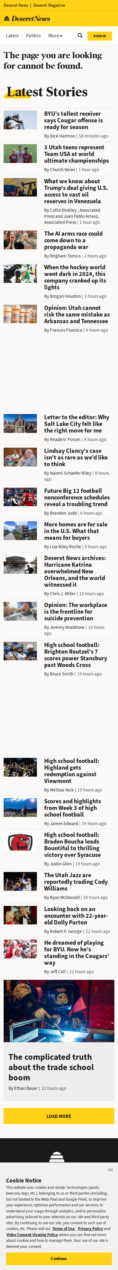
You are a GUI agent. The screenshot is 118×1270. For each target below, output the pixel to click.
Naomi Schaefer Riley (70, 473)
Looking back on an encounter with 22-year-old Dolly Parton (76, 916)
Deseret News (16, 5)
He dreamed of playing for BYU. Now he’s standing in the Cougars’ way (76, 953)
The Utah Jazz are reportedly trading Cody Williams (76, 882)
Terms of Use (63, 1228)
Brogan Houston (65, 296)
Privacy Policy (90, 1228)
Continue (59, 1258)
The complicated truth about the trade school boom (51, 1067)
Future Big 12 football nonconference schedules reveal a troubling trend (77, 497)
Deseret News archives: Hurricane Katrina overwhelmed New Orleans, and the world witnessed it (75, 571)
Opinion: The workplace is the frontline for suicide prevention (75, 611)
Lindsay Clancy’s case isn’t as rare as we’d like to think (76, 457)
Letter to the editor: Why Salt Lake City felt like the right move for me (76, 424)
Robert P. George (66, 931)
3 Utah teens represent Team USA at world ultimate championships (76, 154)
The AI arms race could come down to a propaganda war (73, 240)
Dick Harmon (62, 136)
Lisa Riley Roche (65, 547)
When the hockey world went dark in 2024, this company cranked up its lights (75, 277)
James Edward (64, 824)
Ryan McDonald (65, 897)
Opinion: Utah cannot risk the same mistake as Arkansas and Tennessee (77, 314)
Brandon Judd (63, 513)
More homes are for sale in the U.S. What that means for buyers (75, 531)
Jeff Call (58, 972)
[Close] (110, 1171)
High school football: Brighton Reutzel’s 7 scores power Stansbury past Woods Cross (75, 655)
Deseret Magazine (49, 5)
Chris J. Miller (63, 594)
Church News (62, 170)
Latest (12, 35)
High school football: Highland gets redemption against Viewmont (71, 771)
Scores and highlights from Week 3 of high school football (72, 808)
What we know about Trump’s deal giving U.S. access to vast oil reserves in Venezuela (76, 191)
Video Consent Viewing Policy (32, 1234)
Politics (33, 35)
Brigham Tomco (65, 256)
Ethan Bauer (26, 1088)
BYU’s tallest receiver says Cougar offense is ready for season (73, 120)
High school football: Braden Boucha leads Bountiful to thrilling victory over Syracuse (72, 845)
